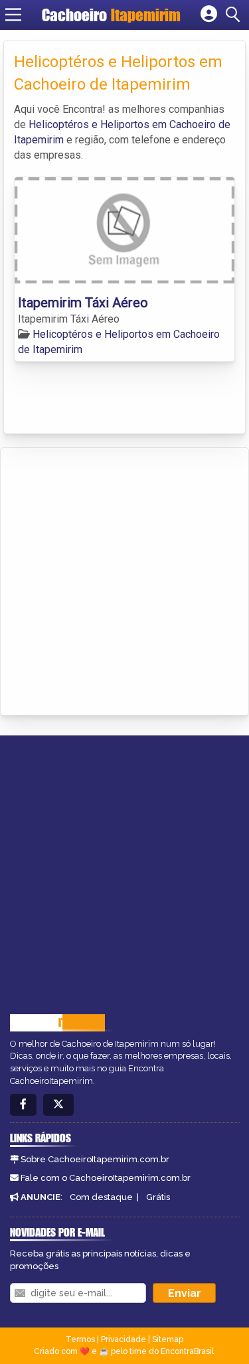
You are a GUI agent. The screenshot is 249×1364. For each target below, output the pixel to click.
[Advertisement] (124, 579)
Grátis (158, 1197)
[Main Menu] (13, 14)
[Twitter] (58, 1105)
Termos (80, 1339)
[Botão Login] (209, 15)
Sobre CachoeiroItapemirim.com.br (95, 1159)
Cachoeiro (111, 15)
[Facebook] (23, 1105)
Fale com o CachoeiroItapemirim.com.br (106, 1178)
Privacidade (123, 1339)
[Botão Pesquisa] (235, 15)
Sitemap (167, 1339)
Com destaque (101, 1197)
